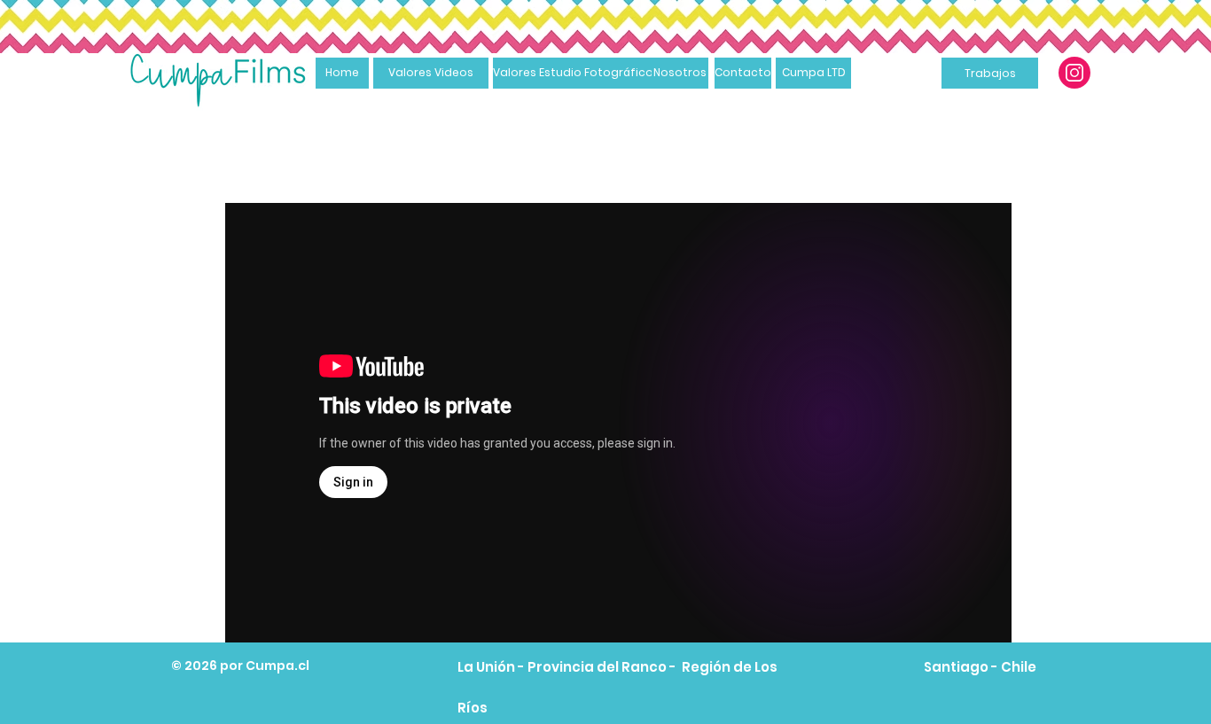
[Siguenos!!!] (1074, 73)
